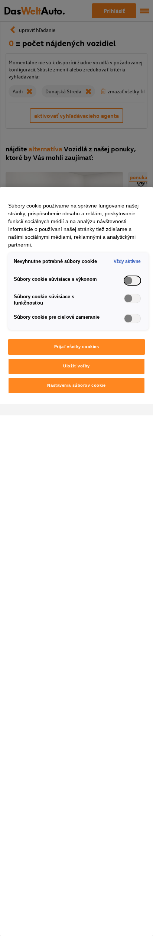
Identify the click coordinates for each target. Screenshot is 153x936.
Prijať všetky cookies (76, 346)
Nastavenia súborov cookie (76, 385)
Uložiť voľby (76, 366)
